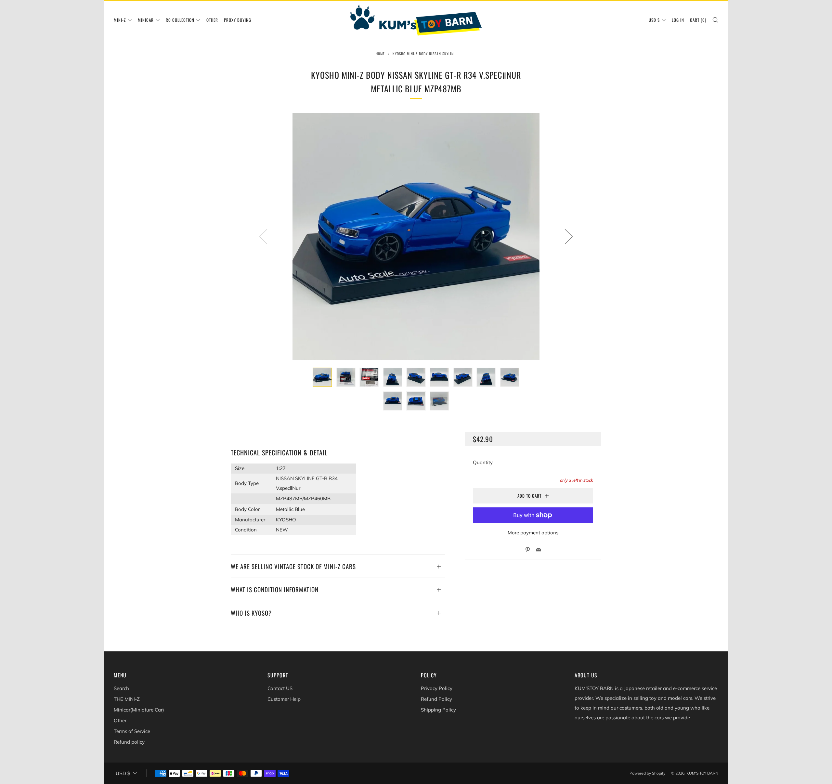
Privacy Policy (436, 688)
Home (380, 53)
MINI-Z (120, 20)
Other (212, 20)
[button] (322, 377)
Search (121, 688)
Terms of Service (132, 731)
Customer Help (284, 699)
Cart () (698, 20)
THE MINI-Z (127, 699)
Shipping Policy (438, 710)
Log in (678, 20)
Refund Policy (436, 699)
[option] (416, 236)
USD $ (654, 20)
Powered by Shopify (647, 773)
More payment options (533, 532)
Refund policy (129, 742)
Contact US (279, 688)
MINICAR (146, 20)
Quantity (483, 462)
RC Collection (180, 20)
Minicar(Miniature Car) (139, 710)
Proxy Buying (237, 20)
